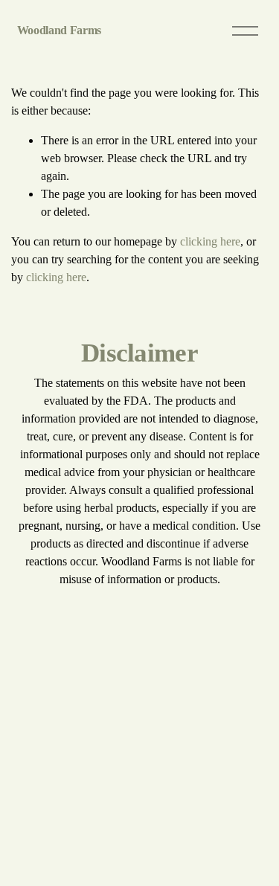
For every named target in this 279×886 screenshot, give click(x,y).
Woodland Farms (59, 30)
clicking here (210, 241)
